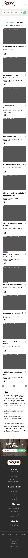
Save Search (11, 22)
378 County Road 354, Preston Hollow (11, 76)
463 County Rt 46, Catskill (12, 136)
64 (7, 386)
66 (12, 386)
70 (21, 386)
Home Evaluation (14, 511)
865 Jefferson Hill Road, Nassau (11, 342)
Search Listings (14, 517)
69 (18, 386)
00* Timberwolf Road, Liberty (13, 47)
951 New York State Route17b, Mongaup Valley (13, 194)
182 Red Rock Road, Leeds (12, 285)
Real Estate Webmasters (16, 534)
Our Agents (14, 494)
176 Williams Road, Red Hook (13, 164)
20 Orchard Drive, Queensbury (9, 106)
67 (14, 386)
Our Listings (14, 497)
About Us (14, 491)
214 (23, 386)
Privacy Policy (14, 543)
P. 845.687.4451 (14, 480)
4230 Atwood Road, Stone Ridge (12, 373)
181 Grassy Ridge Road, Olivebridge (11, 255)
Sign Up (21, 450)
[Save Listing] (25, 46)
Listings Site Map (14, 539)
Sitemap (14, 541)
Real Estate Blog (14, 514)
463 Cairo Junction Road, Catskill (12, 224)
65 (9, 386)
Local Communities (14, 508)
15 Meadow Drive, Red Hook (13, 313)
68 (16, 386)
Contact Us (14, 499)
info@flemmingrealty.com (14, 481)
